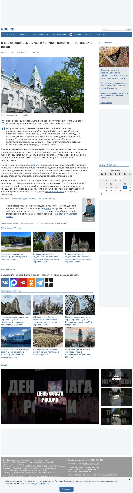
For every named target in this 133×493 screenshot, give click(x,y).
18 (106, 187)
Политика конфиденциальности (105, 475)
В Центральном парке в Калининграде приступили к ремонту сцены (14, 256)
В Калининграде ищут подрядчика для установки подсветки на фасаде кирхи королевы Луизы (78, 258)
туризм (25, 199)
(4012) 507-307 (97, 460)
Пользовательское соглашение (80, 475)
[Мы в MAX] (14, 282)
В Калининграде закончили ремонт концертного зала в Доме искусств (46, 352)
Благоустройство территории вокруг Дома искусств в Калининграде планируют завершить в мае (15, 353)
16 (130, 184)
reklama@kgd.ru (88, 471)
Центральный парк (49, 199)
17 (101, 187)
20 (116, 187)
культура (18, 199)
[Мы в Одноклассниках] (31, 282)
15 (125, 184)
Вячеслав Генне (35, 199)
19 (111, 187)
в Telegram (42, 211)
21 (120, 187)
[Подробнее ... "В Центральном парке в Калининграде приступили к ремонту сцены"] (16, 251)
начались (30, 183)
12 (111, 184)
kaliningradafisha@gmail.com (85, 469)
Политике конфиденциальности (34, 483)
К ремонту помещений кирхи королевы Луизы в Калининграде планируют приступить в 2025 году (14, 321)
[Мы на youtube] (22, 282)
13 (116, 184)
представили (32, 165)
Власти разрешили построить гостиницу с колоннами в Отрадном (114, 95)
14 (120, 184)
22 (125, 187)
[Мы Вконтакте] (5, 282)
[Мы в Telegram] (40, 282)
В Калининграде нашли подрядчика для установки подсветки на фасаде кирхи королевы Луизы (46, 258)
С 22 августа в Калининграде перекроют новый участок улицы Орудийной (114, 85)
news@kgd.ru (97, 467)
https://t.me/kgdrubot (91, 464)
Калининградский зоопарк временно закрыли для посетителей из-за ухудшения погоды (114, 74)
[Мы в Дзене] (49, 282)
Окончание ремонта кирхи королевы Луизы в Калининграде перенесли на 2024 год (78, 353)
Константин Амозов (88, 220)
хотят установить (54, 191)
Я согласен (66, 489)
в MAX (47, 208)
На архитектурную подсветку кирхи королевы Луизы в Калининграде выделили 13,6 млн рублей (79, 321)
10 (101, 184)
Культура (24, 52)
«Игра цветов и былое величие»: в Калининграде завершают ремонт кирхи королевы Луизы (45, 321)
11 (106, 184)
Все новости (106, 102)
